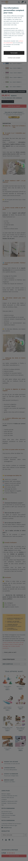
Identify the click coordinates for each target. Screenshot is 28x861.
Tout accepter (14, 53)
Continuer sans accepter (14, 57)
